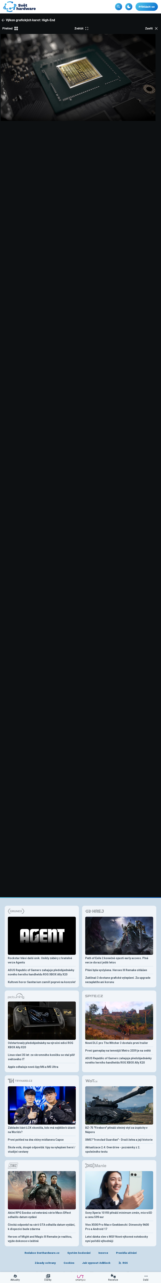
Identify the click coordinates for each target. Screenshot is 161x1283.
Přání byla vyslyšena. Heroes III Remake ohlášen (116, 970)
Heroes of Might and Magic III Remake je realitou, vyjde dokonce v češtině (40, 1239)
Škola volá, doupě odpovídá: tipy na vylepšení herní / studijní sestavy (41, 1149)
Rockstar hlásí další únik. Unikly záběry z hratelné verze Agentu (40, 960)
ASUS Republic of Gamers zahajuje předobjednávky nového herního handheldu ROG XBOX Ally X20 (41, 972)
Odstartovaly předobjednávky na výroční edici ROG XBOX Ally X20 (40, 1045)
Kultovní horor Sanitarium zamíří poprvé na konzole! (42, 982)
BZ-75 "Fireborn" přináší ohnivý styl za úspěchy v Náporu (116, 1130)
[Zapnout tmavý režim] (128, 6)
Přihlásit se (147, 6)
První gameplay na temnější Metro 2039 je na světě (118, 1050)
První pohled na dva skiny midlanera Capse (36, 1139)
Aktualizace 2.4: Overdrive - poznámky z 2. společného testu (112, 1149)
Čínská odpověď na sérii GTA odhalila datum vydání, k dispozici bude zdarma (41, 1227)
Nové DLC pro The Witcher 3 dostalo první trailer (116, 1042)
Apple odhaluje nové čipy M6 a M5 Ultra (33, 1066)
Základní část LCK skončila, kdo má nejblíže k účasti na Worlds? (41, 1130)
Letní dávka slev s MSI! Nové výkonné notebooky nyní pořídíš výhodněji (116, 1239)
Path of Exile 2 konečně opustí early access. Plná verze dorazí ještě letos (116, 960)
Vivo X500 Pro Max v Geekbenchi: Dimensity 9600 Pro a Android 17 (117, 1227)
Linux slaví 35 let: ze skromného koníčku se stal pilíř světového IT (41, 1057)
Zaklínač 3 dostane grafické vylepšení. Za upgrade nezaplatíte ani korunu (117, 980)
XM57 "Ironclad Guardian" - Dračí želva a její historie (119, 1139)
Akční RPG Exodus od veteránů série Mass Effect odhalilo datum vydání (39, 1215)
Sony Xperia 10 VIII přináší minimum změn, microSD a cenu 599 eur (118, 1215)
